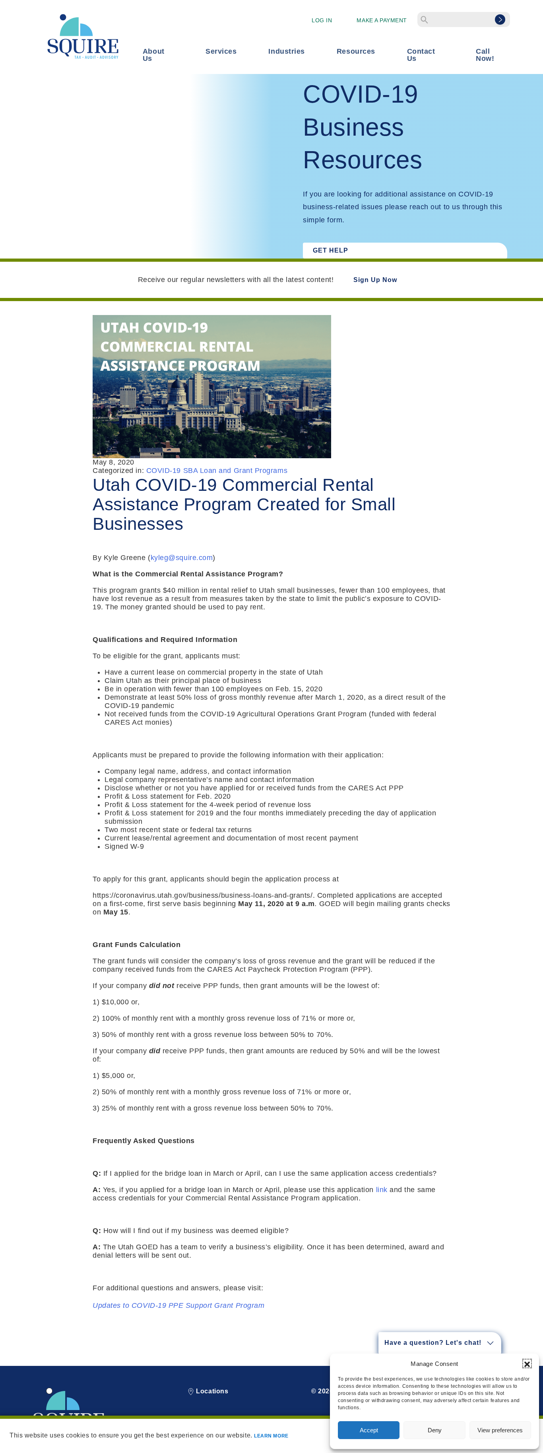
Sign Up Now (375, 279)
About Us (154, 54)
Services (221, 51)
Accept (369, 1430)
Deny (435, 1430)
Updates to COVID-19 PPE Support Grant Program (178, 1305)
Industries (286, 51)
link (382, 1190)
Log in (322, 20)
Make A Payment (382, 20)
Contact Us (421, 54)
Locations (211, 1391)
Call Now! (485, 54)
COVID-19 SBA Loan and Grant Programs (216, 471)
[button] (527, 1363)
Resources (356, 51)
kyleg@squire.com (182, 558)
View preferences (500, 1430)
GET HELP (330, 250)
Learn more (271, 1436)
